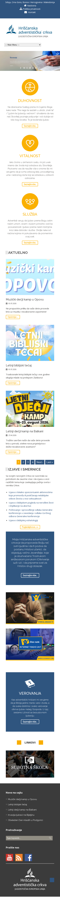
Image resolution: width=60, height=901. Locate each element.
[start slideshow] (21, 67)
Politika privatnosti (31, 9)
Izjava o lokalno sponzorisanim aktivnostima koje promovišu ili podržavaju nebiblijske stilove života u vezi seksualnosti (30, 495)
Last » (49, 462)
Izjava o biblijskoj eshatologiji (23, 520)
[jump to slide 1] (24, 67)
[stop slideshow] (39, 67)
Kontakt (32, 12)
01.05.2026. (12, 304)
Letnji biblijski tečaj (19, 365)
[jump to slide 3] (30, 67)
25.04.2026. (12, 435)
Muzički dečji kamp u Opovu (25, 299)
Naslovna (31, 5)
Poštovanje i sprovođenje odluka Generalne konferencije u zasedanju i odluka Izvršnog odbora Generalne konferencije (30, 513)
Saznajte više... (30, 126)
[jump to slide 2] (27, 67)
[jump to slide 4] (32, 67)
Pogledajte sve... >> (30, 527)
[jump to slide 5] (35, 67)
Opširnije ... (13, 317)
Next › (40, 462)
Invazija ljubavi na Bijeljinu (21, 815)
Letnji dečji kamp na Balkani (24, 431)
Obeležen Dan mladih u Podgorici (25, 820)
